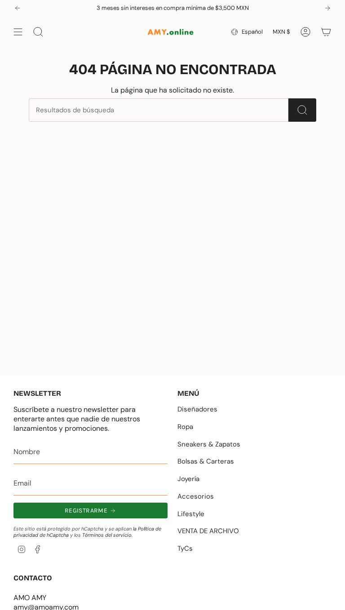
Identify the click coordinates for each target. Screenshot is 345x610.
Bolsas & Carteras (205, 461)
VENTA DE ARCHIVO (208, 530)
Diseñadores (197, 409)
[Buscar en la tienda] (302, 110)
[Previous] (17, 8)
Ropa (185, 426)
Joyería (188, 478)
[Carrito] (326, 32)
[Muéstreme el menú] (18, 32)
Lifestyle (190, 513)
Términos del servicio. (107, 535)
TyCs (185, 548)
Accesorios (195, 496)
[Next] (327, 8)
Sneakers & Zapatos (208, 444)
